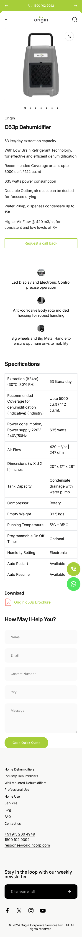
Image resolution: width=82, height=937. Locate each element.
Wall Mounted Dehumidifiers (25, 783)
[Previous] (6, 5)
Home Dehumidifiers (19, 769)
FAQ (8, 816)
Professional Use (17, 789)
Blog (8, 810)
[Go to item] (24, 108)
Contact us (13, 823)
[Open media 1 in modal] (69, 36)
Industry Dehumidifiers (21, 776)
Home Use (12, 796)
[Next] (76, 5)
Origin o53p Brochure (32, 602)
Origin (10, 118)
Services (11, 803)
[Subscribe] (69, 891)
